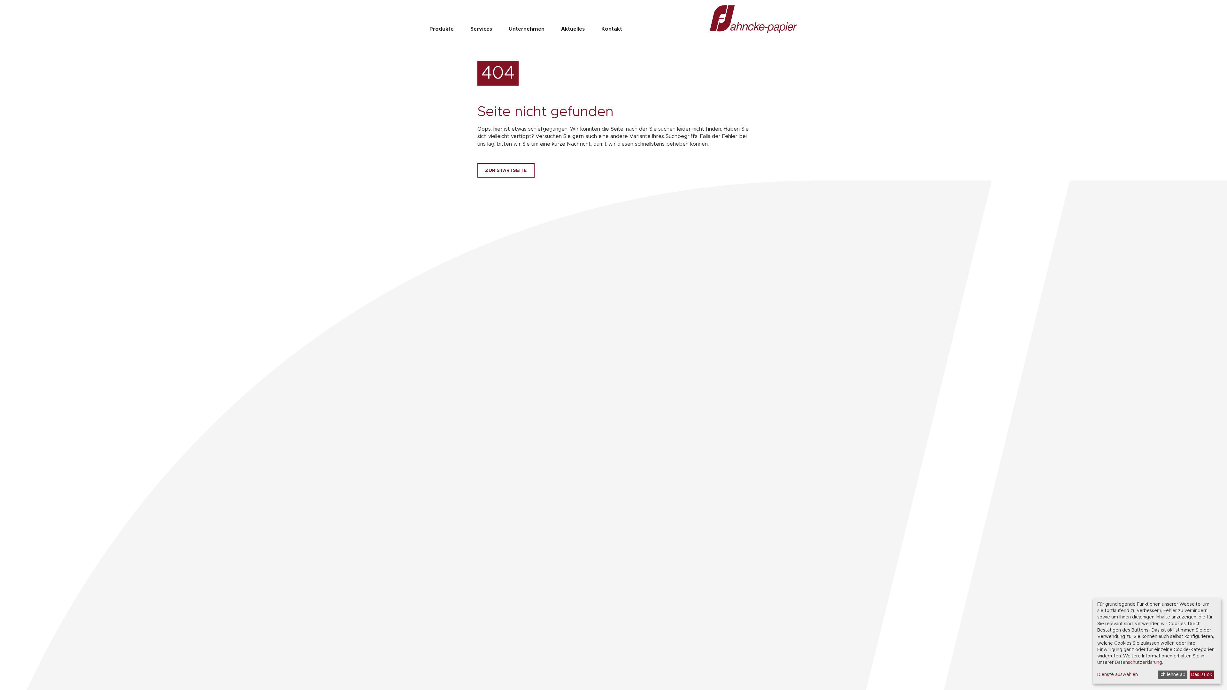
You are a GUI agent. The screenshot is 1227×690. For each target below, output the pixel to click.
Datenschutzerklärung (1138, 662)
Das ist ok (1201, 674)
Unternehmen (526, 29)
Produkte (441, 29)
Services (481, 29)
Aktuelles (573, 29)
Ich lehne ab (1172, 674)
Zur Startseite (506, 170)
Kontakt (611, 29)
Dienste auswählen (1117, 674)
